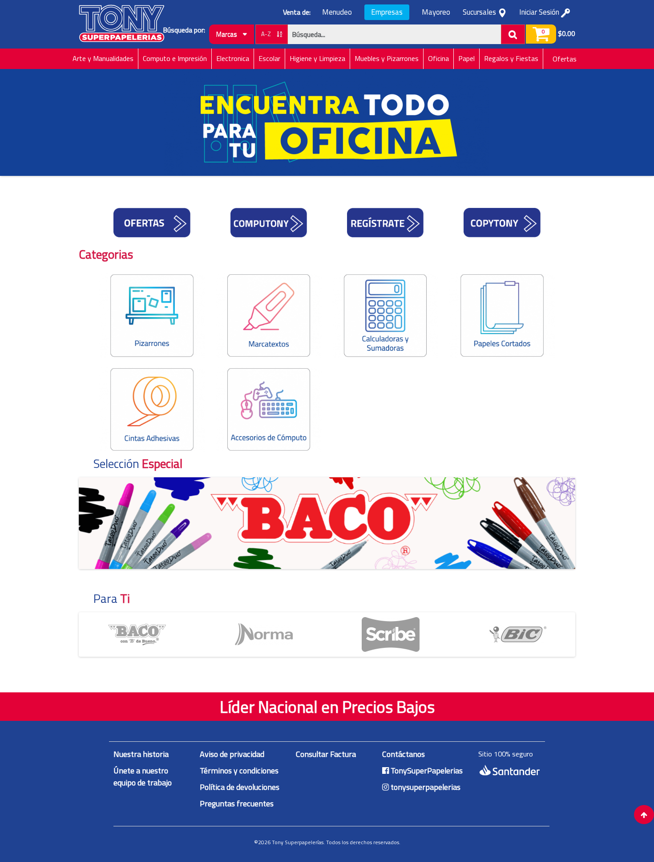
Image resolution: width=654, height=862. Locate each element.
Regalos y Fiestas (511, 58)
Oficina (438, 58)
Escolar (269, 58)
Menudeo (337, 12)
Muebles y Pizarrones (387, 58)
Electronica (232, 58)
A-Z (266, 33)
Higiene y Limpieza (317, 58)
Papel (466, 58)
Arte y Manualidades (103, 58)
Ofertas (565, 58)
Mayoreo (436, 12)
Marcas (227, 34)
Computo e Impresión (175, 58)
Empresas (387, 12)
